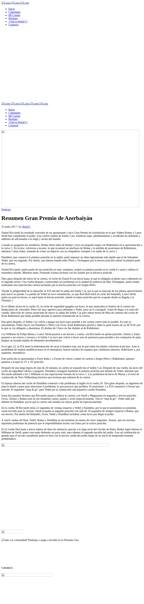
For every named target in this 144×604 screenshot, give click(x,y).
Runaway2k (18, 557)
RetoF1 (26, 226)
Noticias (6, 209)
